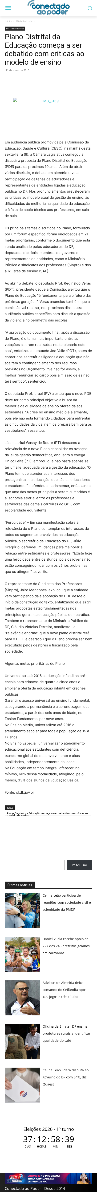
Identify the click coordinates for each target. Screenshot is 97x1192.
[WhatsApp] (9, 81)
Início (8, 21)
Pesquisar (79, 865)
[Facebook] (20, 81)
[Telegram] (42, 81)
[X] (31, 81)
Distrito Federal (26, 21)
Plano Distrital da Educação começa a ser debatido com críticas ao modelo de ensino (47, 814)
